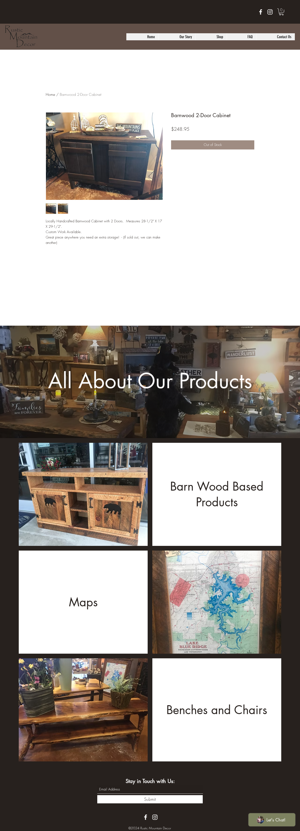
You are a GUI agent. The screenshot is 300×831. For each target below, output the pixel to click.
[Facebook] (260, 11)
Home (50, 94)
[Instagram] (270, 11)
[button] (281, 11)
